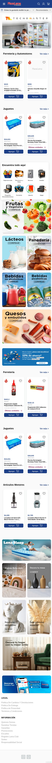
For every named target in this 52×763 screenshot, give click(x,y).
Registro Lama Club (10, 737)
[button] (14, 4)
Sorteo (4, 739)
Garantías (5, 728)
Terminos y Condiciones (11, 711)
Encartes (5, 734)
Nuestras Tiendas (8, 725)
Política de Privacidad (10, 708)
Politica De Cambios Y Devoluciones (17, 703)
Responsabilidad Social (11, 742)
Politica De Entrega (9, 705)
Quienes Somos (8, 722)
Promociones (7, 731)
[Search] (38, 4)
